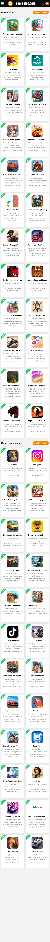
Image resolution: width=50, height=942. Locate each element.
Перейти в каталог (40, 12)
